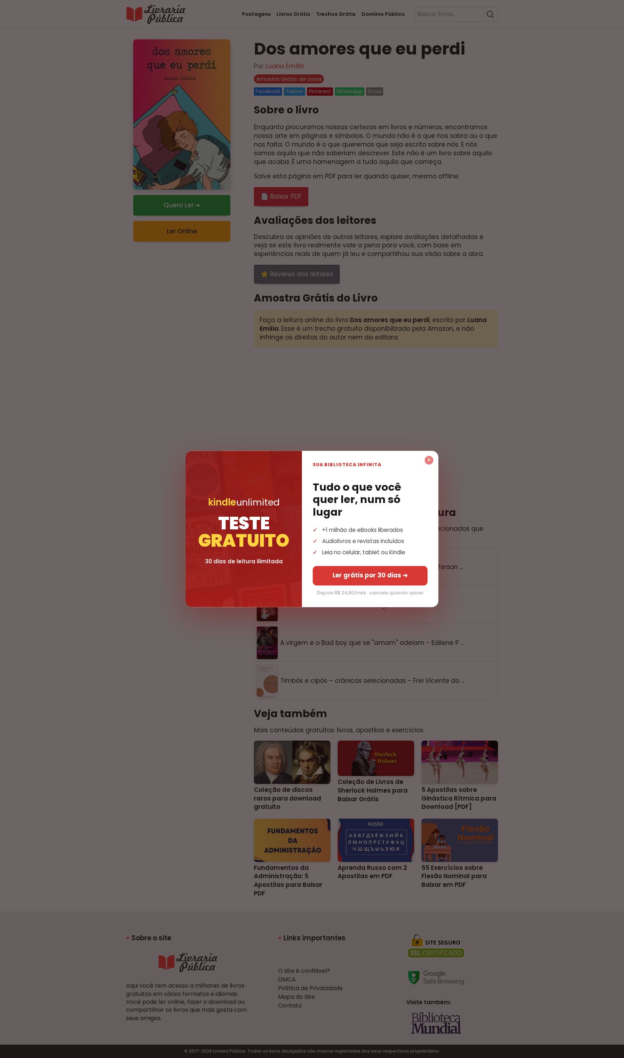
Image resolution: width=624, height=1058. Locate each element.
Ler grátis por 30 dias (370, 575)
